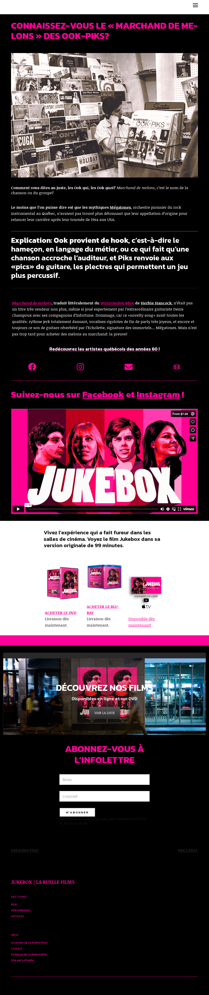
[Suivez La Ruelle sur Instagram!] (80, 367)
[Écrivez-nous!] (128, 367)
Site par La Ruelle (22, 960)
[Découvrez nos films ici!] (176, 367)
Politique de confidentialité (29, 954)
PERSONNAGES (21, 910)
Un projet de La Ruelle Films (29, 943)
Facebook (103, 394)
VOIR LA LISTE (104, 713)
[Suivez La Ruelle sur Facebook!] (32, 367)
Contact (16, 948)
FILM (14, 904)
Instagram (158, 394)
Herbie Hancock (156, 303)
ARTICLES (17, 916)
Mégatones (120, 207)
